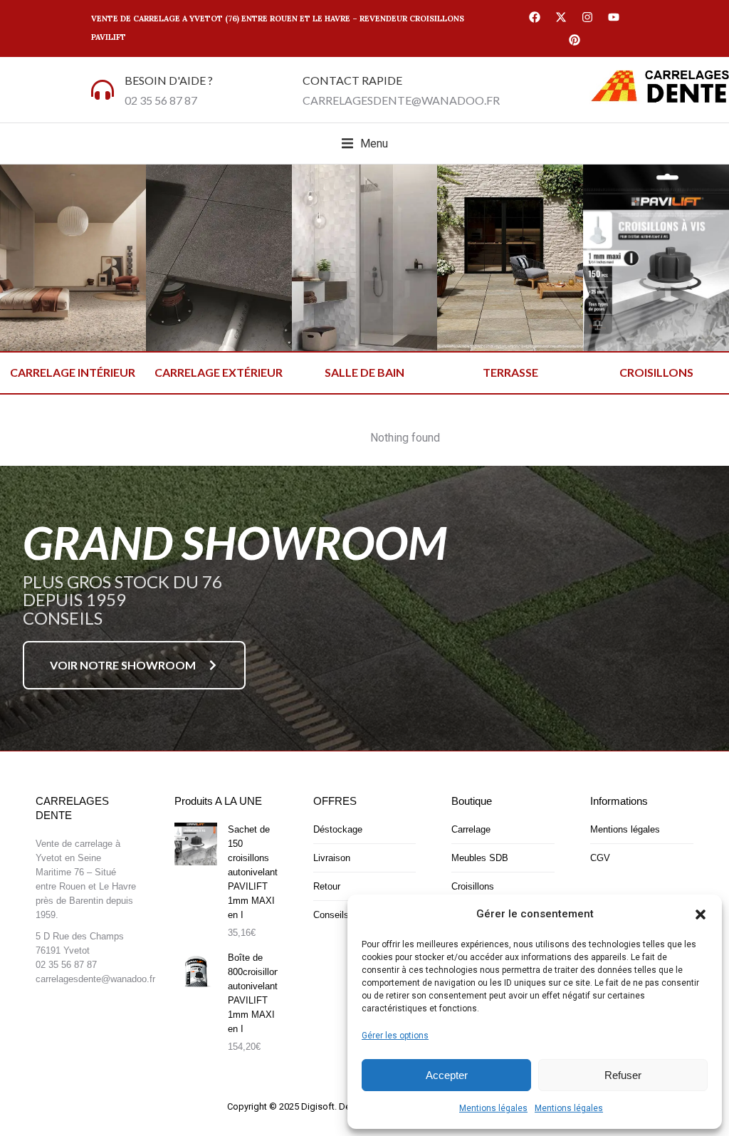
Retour (326, 886)
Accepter (447, 1075)
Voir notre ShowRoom (123, 665)
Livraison (331, 858)
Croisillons (472, 886)
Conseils (331, 915)
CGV (600, 858)
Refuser (622, 1075)
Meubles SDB (479, 858)
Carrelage (471, 829)
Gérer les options (395, 1036)
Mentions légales (493, 1108)
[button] (700, 914)
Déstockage (337, 829)
